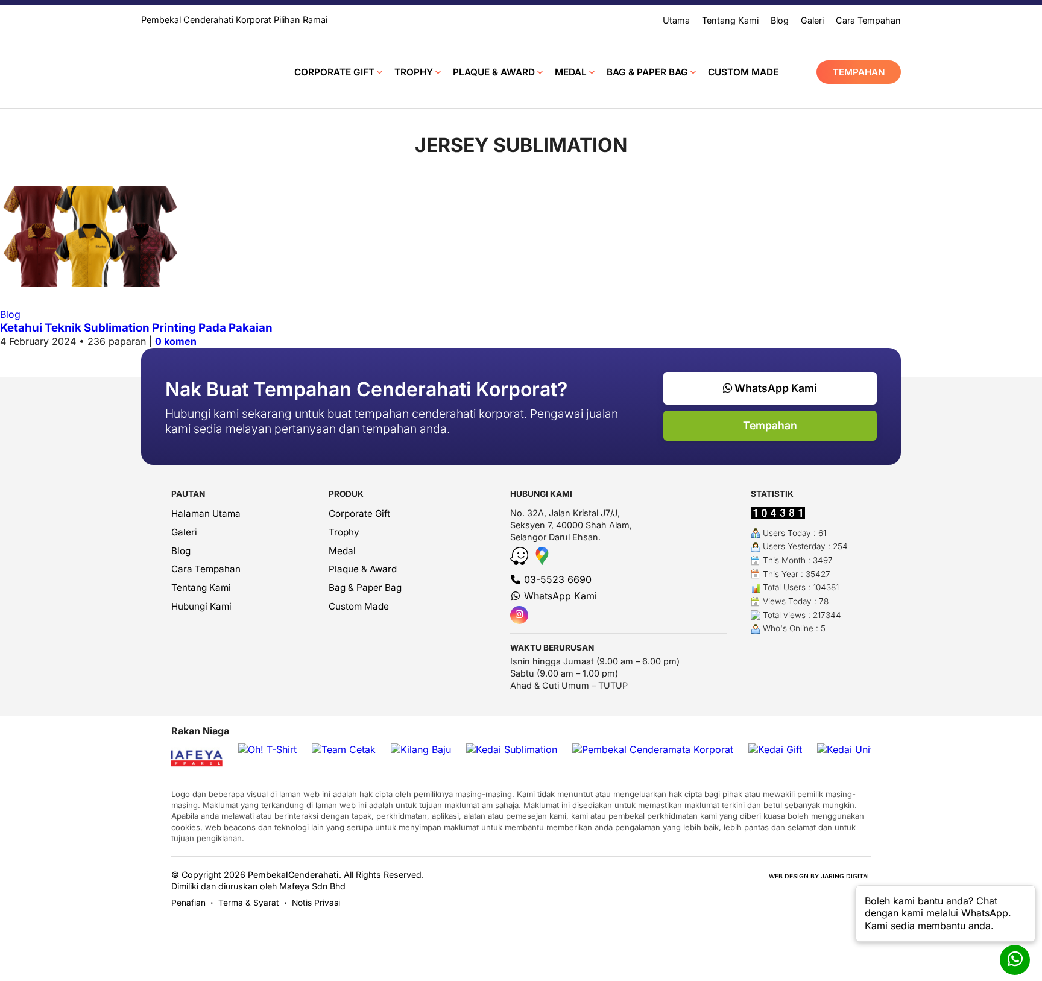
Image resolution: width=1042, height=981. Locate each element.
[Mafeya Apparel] (182, 760)
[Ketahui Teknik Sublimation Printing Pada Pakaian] (90, 283)
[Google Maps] (542, 561)
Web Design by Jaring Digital (820, 876)
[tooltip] (519, 615)
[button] (945, 913)
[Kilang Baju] (421, 749)
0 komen (176, 341)
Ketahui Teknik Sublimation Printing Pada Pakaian (136, 328)
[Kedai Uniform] (854, 749)
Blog (10, 314)
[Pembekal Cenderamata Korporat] (652, 749)
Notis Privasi (316, 902)
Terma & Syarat (248, 902)
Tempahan (859, 72)
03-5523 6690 (556, 579)
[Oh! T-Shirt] (267, 749)
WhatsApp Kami (774, 388)
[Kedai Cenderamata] (194, 72)
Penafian (188, 902)
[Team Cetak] (344, 749)
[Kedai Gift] (775, 749)
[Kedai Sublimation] (511, 749)
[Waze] (520, 561)
